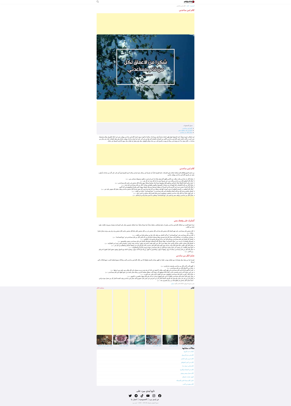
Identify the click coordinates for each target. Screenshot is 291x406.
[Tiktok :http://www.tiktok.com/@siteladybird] (142, 397)
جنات (172, 283)
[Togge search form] (98, 2)
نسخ (127, 179)
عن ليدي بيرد (154, 399)
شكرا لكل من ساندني (186, 132)
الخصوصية (143, 399)
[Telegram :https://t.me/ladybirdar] (136, 397)
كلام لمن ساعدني (187, 128)
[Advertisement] (148, 23)
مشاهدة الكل (100, 288)
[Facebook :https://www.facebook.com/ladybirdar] (160, 397)
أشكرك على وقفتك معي (185, 130)
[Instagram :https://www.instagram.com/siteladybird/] (154, 397)
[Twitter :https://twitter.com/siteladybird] (130, 397)
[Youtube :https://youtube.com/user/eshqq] (148, 397)
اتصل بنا (134, 399)
